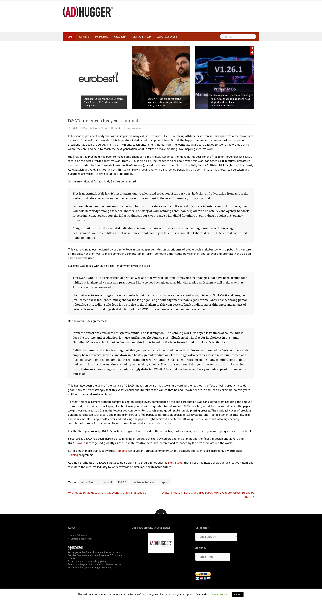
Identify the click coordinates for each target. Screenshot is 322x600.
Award (81, 443)
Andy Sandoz (89, 482)
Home (69, 36)
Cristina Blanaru (100, 128)
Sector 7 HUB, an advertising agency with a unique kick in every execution (165, 102)
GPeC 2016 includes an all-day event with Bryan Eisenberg (109, 492)
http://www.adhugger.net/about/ (96, 567)
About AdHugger (167, 36)
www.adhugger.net (97, 561)
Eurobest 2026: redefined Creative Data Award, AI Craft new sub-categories (104, 102)
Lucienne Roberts (143, 482)
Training (73, 455)
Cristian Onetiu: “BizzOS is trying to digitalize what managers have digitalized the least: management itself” (231, 100)
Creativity (120, 36)
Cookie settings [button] (219, 594)
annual (107, 482)
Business (83, 36)
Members (121, 451)
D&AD (122, 482)
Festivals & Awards (133, 128)
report (165, 482)
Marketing (101, 36)
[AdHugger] (88, 12)
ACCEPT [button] (237, 594)
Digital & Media (142, 36)
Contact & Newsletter (81, 538)
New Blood (175, 462)
